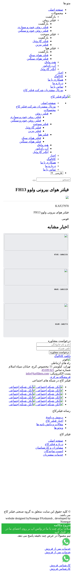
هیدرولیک (50, 62)
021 (48, 370)
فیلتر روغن (41, 113)
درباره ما (57, 83)
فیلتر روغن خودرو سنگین (33, 30)
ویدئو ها (58, 427)
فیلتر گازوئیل (40, 41)
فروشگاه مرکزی (60, 377)
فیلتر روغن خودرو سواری (33, 27)
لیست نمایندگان (53, 451)
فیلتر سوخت (40, 124)
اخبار (60, 72)
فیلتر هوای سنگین (37, 58)
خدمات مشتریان (53, 454)
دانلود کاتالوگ (62, 356)
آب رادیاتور (49, 65)
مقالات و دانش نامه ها (49, 424)
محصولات (50, 110)
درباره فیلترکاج (54, 444)
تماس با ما (56, 86)
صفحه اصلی (55, 9)
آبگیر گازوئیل (48, 69)
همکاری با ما (55, 79)
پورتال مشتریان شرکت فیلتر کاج (43, 90)
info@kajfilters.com (37, 373)
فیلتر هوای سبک (38, 55)
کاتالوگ (58, 76)
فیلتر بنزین (41, 44)
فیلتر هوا (43, 134)
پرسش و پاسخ (54, 417)
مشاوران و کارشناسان (49, 447)
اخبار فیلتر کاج (54, 420)
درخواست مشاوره (59, 352)
